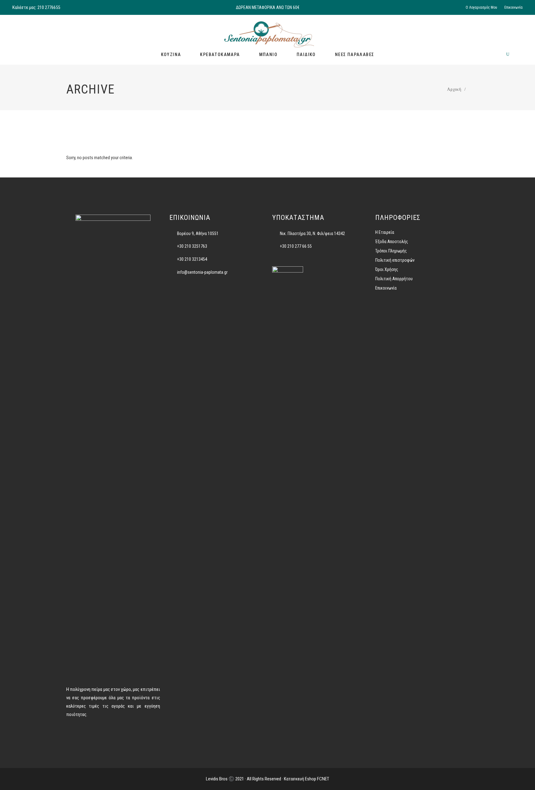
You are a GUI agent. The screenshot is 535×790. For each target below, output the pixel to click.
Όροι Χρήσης (386, 269)
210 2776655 (48, 7)
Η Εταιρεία (384, 232)
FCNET (323, 779)
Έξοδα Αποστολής (391, 241)
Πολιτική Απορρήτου (394, 278)
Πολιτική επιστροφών (395, 260)
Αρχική (454, 89)
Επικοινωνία (513, 7)
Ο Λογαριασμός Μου (481, 7)
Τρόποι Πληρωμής (391, 250)
